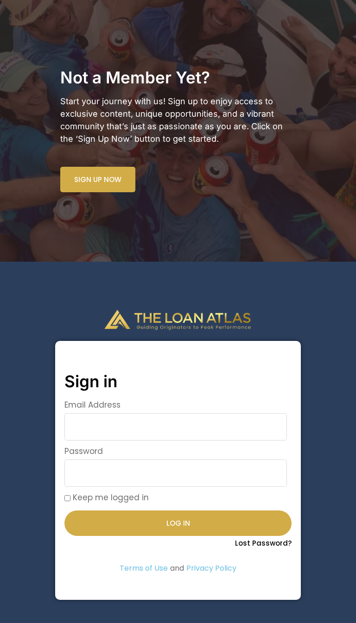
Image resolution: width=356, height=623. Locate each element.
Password (83, 451)
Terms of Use (144, 568)
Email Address (92, 404)
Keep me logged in (109, 497)
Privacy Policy (211, 568)
